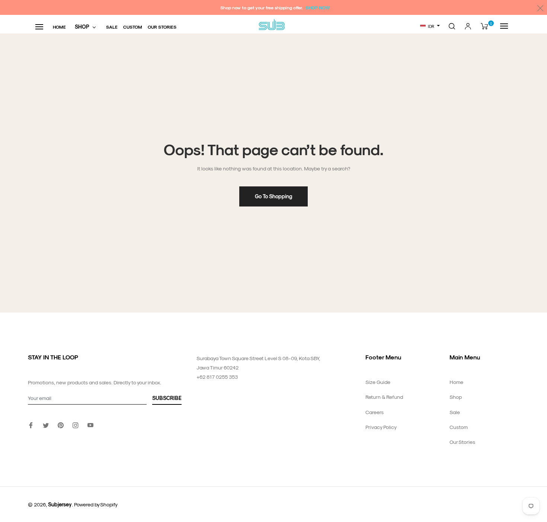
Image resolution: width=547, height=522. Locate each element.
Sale (455, 412)
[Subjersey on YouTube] (90, 424)
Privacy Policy (381, 427)
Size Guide (377, 382)
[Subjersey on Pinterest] (61, 424)
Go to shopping (273, 196)
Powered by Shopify (96, 504)
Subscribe (167, 398)
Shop (456, 397)
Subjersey (60, 504)
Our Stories (462, 442)
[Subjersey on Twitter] (46, 424)
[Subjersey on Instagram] (76, 424)
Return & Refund (384, 397)
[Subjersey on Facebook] (31, 424)
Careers (374, 412)
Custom (459, 427)
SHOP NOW (318, 7)
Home (456, 382)
